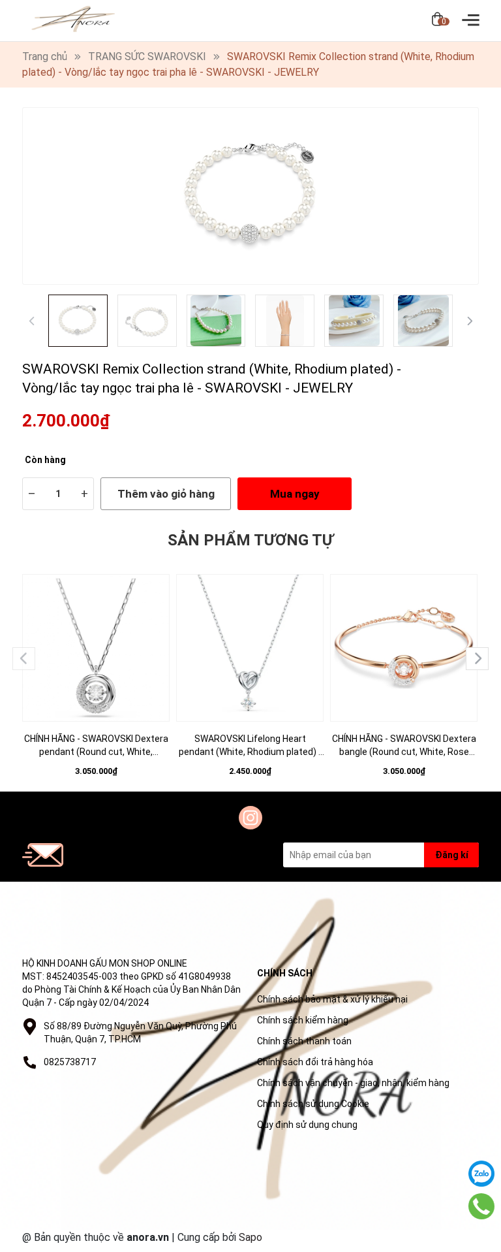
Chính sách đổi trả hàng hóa (315, 1062)
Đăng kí (451, 855)
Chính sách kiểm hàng (302, 1020)
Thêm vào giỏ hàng (166, 493)
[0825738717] (481, 1206)
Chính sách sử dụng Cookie (313, 1104)
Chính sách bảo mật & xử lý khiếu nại (332, 999)
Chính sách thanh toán (304, 1041)
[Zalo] (481, 1174)
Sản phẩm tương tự (250, 540)
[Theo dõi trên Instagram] (250, 817)
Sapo (250, 1237)
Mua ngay (295, 493)
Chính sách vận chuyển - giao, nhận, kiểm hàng (353, 1083)
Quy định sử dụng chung (307, 1124)
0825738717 (70, 1062)
